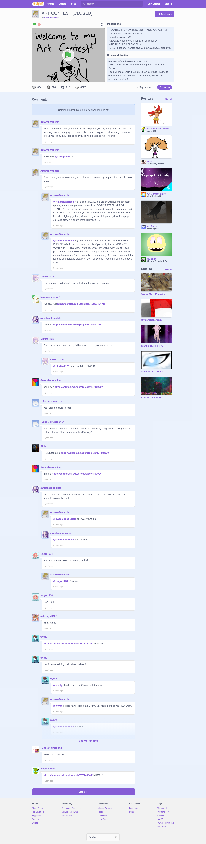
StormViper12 (153, 228)
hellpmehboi (47, 768)
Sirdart (44, 446)
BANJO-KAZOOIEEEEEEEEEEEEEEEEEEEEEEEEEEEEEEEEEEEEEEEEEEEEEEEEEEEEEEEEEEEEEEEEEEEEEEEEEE (159, 128)
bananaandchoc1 (50, 297)
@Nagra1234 (60, 581)
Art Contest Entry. (156, 193)
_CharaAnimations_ (51, 747)
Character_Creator (155, 163)
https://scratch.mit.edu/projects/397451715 (81, 303)
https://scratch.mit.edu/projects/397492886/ (77, 324)
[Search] (84, 4)
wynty (43, 636)
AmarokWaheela (51, 17)
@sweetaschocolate (64, 518)
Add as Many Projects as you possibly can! (153, 294)
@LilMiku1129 (61, 366)
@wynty (57, 685)
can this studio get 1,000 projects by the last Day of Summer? (153, 345)
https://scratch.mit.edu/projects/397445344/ (68, 775)
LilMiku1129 (47, 276)
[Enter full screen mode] (102, 24)
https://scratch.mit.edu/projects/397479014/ (68, 643)
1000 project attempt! (152, 320)
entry (149, 161)
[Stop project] (39, 24)
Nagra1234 (46, 553)
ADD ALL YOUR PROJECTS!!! (153, 397)
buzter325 (151, 131)
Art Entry (152, 226)
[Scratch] (38, 4)
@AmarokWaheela (63, 201)
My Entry (151, 258)
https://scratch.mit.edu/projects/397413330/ (84, 453)
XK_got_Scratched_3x (157, 261)
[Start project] (34, 24)
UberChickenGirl (154, 196)
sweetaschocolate (50, 318)
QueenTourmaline (50, 380)
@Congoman (62, 156)
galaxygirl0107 (48, 616)
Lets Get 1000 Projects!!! (153, 371)
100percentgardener (52, 401)
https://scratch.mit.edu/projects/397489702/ (78, 387)
